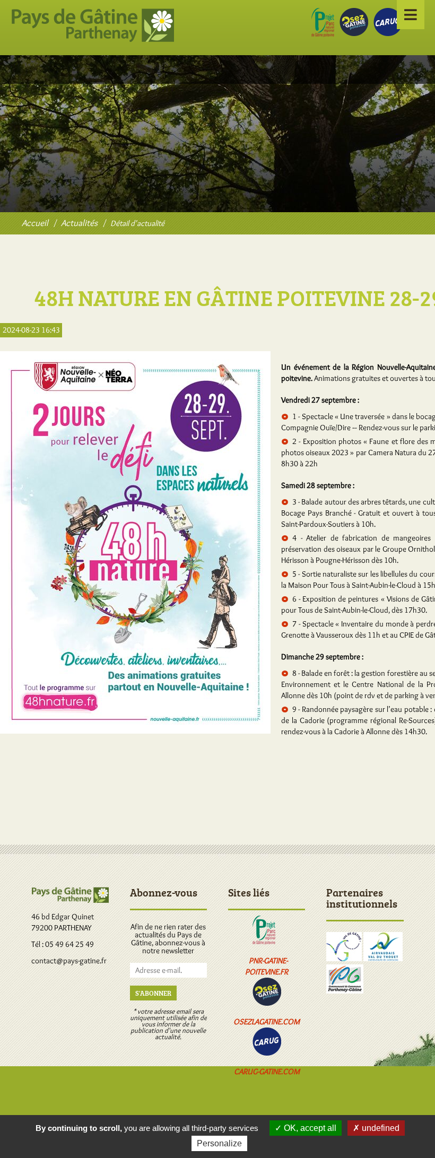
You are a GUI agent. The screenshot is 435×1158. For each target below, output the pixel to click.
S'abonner (153, 993)
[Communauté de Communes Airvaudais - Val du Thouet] (383, 958)
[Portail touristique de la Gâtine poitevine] (267, 1003)
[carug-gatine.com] (387, 33)
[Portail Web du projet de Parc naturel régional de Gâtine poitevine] (322, 34)
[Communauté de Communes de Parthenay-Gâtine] (344, 991)
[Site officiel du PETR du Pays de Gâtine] (92, 39)
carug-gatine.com (267, 1071)
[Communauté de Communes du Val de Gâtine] (344, 958)
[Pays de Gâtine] (35, 223)
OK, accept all (309, 1128)
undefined (379, 1128)
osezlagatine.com (266, 1021)
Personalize (219, 1143)
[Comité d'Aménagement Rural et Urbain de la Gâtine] (267, 1053)
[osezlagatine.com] (354, 33)
